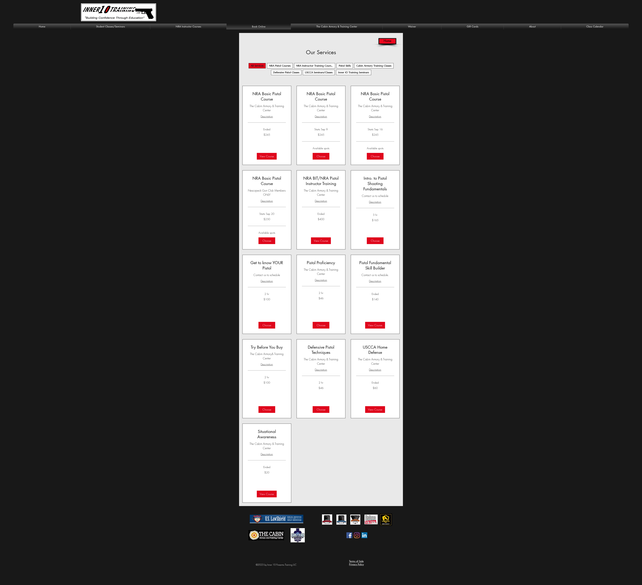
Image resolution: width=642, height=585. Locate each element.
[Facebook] (349, 535)
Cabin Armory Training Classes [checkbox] (373, 65)
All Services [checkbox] (257, 65)
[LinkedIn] (364, 535)
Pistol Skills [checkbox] (345, 65)
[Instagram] (357, 535)
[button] (267, 156)
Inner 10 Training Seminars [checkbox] (353, 72)
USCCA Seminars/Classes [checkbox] (319, 72)
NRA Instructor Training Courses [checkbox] (314, 65)
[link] (267, 96)
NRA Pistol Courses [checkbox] (280, 65)
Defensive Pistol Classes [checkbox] (286, 72)
